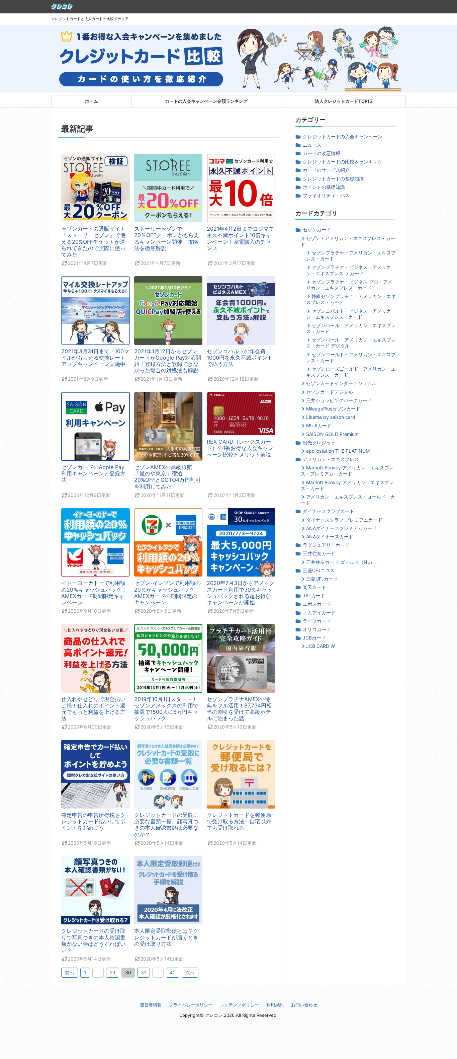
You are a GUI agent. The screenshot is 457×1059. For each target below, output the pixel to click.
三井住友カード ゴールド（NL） (340, 562)
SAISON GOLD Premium (332, 434)
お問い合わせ (304, 1004)
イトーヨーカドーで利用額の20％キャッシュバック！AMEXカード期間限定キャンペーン (94, 593)
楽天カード (314, 587)
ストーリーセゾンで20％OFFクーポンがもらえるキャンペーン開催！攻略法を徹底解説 (166, 238)
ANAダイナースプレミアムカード (341, 528)
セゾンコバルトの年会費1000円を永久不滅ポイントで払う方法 (240, 357)
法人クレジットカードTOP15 (343, 101)
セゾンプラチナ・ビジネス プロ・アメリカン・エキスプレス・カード (349, 285)
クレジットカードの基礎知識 (333, 178)
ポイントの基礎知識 (324, 187)
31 (143, 972)
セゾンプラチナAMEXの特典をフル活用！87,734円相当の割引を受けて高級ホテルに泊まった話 (239, 709)
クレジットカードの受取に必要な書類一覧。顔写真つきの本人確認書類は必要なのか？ (166, 825)
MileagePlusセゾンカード (333, 408)
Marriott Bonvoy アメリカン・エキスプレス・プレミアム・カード (347, 470)
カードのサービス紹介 (326, 170)
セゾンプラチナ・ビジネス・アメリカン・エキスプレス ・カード (348, 270)
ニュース (312, 145)
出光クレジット (319, 442)
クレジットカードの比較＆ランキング (342, 161)
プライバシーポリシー (190, 1004)
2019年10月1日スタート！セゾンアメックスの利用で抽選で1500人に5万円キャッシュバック (166, 709)
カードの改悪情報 (321, 153)
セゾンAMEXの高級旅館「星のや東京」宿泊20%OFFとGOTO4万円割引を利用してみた (167, 477)
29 (112, 972)
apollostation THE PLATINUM (338, 451)
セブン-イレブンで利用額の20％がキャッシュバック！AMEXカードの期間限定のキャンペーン (167, 593)
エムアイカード (319, 612)
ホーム (91, 101)
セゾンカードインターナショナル (341, 383)
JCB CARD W (320, 646)
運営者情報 (151, 1004)
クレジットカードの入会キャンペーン (342, 136)
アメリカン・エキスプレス (331, 459)
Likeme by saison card (330, 417)
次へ (190, 972)
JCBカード (314, 637)
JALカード (314, 595)
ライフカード (317, 621)
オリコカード (317, 629)
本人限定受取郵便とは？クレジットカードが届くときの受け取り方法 (166, 937)
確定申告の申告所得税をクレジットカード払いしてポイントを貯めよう (93, 821)
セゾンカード (317, 229)
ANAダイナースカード (329, 536)
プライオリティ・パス (326, 195)
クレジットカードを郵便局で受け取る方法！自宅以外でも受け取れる (239, 821)
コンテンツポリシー (239, 1004)
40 (173, 972)
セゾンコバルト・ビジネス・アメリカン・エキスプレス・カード (348, 314)
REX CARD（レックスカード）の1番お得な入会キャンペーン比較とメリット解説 (240, 448)
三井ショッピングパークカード (339, 400)
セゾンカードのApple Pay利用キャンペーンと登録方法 (93, 473)
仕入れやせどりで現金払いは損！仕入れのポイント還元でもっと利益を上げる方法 (93, 709)
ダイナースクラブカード (328, 511)
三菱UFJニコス (319, 570)
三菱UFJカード (322, 579)
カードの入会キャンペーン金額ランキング (206, 101)
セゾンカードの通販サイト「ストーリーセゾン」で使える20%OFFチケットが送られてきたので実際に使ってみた (93, 241)
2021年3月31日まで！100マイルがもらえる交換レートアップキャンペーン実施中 (95, 357)
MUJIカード (319, 425)
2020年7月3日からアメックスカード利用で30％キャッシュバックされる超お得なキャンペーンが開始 (241, 593)
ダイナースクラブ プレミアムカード (344, 520)
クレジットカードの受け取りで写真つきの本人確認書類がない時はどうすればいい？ (93, 940)
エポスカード (317, 604)
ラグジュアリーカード (326, 545)
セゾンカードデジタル (329, 392)
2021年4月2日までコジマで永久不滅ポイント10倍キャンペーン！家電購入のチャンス (240, 238)
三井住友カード (319, 553)
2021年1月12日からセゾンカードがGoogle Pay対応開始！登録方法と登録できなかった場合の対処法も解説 (167, 361)
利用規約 (275, 1004)
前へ (69, 972)
